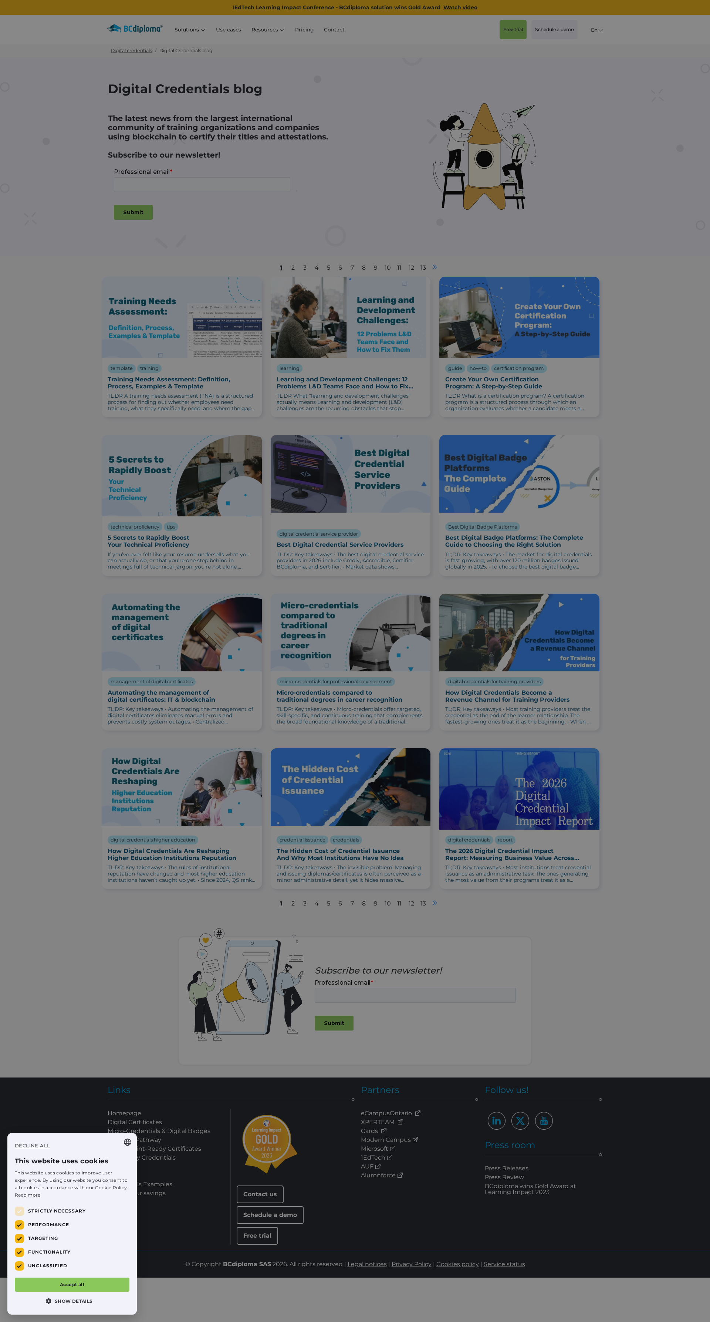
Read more (28, 1195)
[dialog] (72, 1224)
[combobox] (127, 1142)
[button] (72, 1300)
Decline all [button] (32, 1146)
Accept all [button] (72, 1284)
